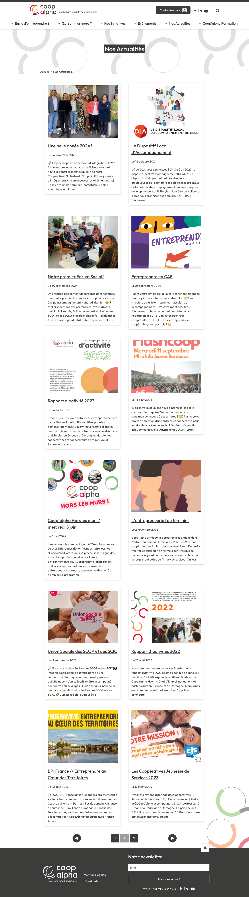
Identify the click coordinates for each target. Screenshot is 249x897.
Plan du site (91, 881)
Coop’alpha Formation (220, 23)
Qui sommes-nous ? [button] (77, 23)
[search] (215, 10)
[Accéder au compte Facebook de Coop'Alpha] (195, 10)
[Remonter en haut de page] (205, 848)
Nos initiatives (114, 23)
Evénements (147, 23)
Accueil (45, 72)
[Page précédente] (77, 838)
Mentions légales (95, 875)
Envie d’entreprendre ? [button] (32, 23)
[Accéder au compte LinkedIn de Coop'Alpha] (200, 10)
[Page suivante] (172, 838)
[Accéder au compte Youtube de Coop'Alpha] (206, 10)
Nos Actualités (179, 23)
